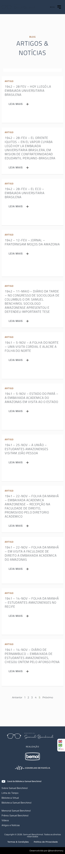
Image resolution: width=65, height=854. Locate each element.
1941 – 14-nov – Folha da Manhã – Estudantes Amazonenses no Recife (32, 602)
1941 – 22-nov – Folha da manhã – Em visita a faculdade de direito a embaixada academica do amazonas (32, 553)
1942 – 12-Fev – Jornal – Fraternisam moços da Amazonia (32, 242)
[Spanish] (61, 749)
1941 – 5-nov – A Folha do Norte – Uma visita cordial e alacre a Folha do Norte (32, 346)
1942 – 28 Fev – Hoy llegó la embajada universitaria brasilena (28, 90)
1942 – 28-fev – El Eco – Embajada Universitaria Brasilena (24, 192)
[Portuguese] (61, 745)
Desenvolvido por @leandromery (46, 850)
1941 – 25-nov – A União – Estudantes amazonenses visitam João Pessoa (26, 448)
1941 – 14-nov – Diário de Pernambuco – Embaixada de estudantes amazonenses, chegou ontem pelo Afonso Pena (32, 655)
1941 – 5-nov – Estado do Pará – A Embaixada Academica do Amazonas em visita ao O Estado (31, 397)
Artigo (9, 81)
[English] (61, 741)
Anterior (17, 697)
